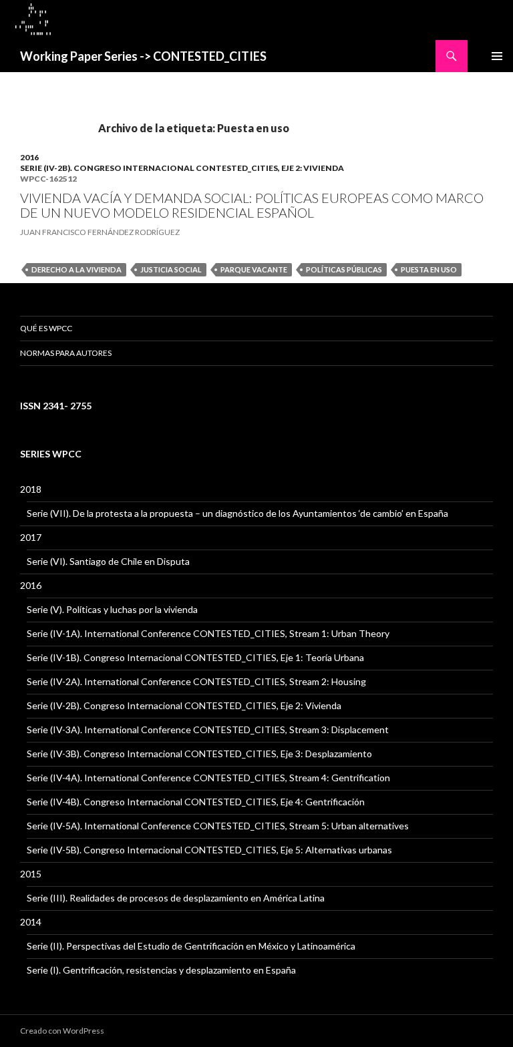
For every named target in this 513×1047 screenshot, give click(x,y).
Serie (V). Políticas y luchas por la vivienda (112, 609)
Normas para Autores (66, 353)
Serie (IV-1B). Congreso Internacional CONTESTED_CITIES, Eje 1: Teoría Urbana (195, 657)
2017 (30, 537)
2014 (30, 921)
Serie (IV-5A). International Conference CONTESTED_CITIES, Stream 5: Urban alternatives (218, 825)
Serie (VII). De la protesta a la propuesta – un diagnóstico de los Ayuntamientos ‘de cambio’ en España (237, 513)
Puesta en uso (429, 269)
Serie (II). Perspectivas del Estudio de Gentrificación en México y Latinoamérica (191, 946)
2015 (30, 873)
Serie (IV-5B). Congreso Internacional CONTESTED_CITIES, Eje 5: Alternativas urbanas (209, 849)
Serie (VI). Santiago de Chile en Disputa (108, 561)
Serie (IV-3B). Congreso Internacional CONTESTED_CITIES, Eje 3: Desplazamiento (199, 753)
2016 (29, 157)
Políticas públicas (344, 269)
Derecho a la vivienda (76, 269)
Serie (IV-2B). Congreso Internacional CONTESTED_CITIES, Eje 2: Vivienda (182, 168)
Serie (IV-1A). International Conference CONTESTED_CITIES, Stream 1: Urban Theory (208, 633)
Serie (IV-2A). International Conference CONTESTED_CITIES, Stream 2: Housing (196, 681)
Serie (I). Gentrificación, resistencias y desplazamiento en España (161, 970)
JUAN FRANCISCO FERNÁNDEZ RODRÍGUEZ (100, 232)
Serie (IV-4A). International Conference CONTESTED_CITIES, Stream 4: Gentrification (208, 777)
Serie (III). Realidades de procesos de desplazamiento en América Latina (176, 897)
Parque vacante (253, 269)
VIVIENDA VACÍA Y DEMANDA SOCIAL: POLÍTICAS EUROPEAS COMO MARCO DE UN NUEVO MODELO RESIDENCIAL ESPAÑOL (252, 205)
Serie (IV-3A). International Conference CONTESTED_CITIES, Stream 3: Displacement (208, 729)
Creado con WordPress (62, 1031)
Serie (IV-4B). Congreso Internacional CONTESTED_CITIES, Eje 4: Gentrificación (196, 801)
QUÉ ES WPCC (46, 328)
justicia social (171, 269)
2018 (30, 489)
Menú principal (497, 56)
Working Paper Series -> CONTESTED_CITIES (143, 56)
